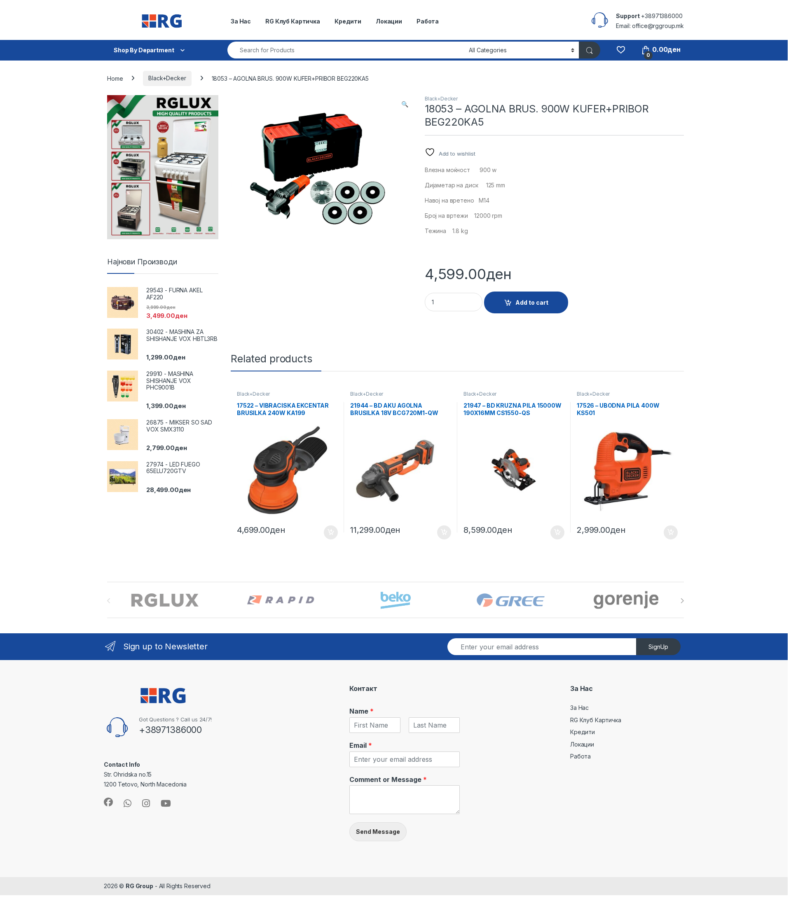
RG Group (139, 885)
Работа (428, 21)
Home (115, 78)
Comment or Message (388, 779)
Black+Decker (167, 78)
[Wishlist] (620, 50)
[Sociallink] (108, 802)
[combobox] (345, 50)
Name (361, 711)
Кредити (348, 21)
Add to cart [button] (331, 532)
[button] (404, 104)
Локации (389, 21)
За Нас (241, 21)
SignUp (658, 646)
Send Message (378, 831)
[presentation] (682, 601)
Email (360, 745)
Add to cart (531, 302)
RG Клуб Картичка (292, 21)
